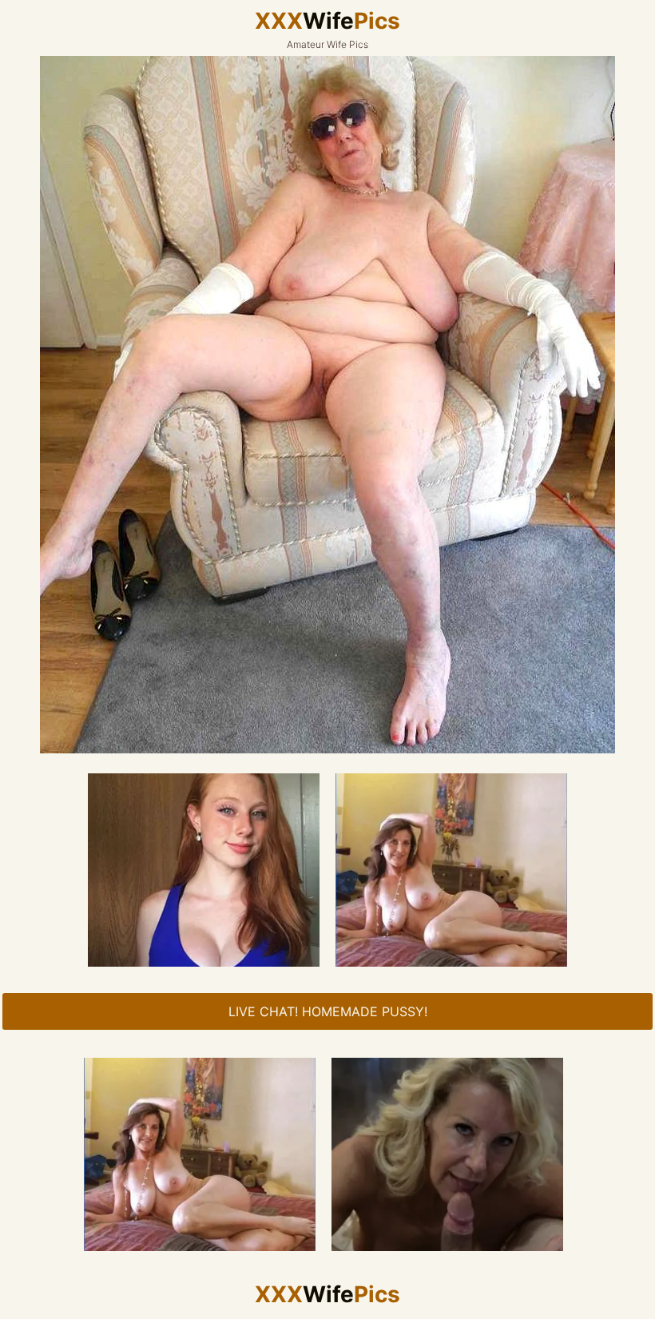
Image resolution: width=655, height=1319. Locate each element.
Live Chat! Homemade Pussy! (327, 1011)
